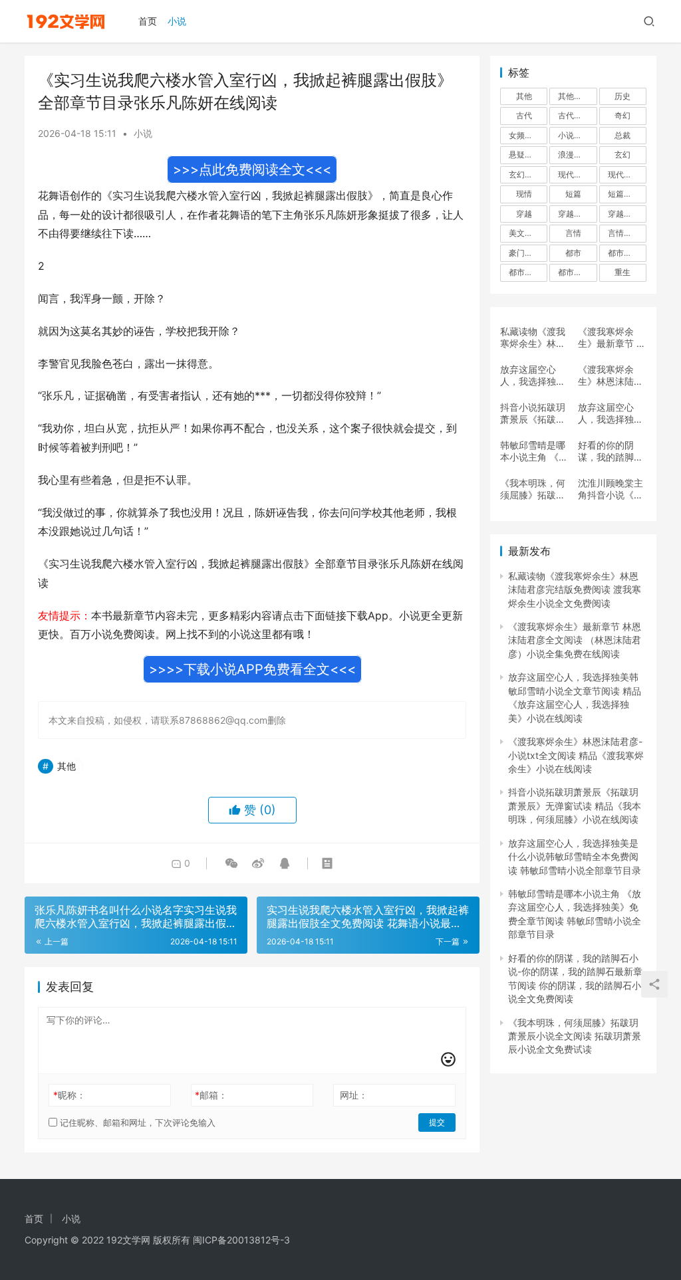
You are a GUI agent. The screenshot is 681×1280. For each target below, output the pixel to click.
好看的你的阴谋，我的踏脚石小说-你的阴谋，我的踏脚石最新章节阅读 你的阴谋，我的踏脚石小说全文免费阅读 (612, 451)
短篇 (573, 194)
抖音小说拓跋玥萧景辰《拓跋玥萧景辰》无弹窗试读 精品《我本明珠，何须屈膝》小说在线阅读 (534, 413)
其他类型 (574, 96)
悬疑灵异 (525, 155)
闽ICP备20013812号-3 (241, 1239)
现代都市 (624, 174)
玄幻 (622, 155)
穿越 (524, 214)
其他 (66, 766)
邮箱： (211, 1095)
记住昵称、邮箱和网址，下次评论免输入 (136, 1122)
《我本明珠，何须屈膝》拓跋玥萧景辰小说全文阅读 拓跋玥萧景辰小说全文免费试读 (534, 489)
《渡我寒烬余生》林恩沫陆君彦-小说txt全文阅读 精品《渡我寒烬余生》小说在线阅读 (612, 375)
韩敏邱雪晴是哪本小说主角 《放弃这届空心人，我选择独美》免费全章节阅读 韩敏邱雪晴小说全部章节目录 (534, 451)
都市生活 (525, 272)
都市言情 (574, 272)
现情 (524, 194)
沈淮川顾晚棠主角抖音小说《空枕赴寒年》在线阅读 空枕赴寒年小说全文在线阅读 (612, 489)
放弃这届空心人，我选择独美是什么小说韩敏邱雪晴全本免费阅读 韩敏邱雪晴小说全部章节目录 (612, 413)
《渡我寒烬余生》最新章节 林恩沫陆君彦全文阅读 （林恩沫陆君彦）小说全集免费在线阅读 (612, 338)
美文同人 (525, 233)
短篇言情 (624, 194)
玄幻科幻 (525, 174)
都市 (573, 253)
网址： (354, 1095)
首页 (147, 21)
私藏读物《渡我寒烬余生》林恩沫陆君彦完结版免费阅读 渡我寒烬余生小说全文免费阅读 (534, 338)
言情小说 (624, 233)
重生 (622, 272)
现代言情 (574, 174)
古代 (524, 115)
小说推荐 (574, 135)
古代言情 (574, 115)
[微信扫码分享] (231, 863)
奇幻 (622, 115)
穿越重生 (624, 214)
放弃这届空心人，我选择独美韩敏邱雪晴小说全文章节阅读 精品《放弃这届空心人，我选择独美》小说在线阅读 (534, 375)
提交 (437, 1122)
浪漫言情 (574, 155)
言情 (573, 233)
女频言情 (525, 135)
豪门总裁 (525, 253)
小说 (177, 21)
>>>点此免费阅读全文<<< (252, 169)
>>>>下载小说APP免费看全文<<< (252, 669)
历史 (622, 96)
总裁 (622, 135)
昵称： (69, 1095)
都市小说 (624, 253)
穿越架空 (574, 214)
